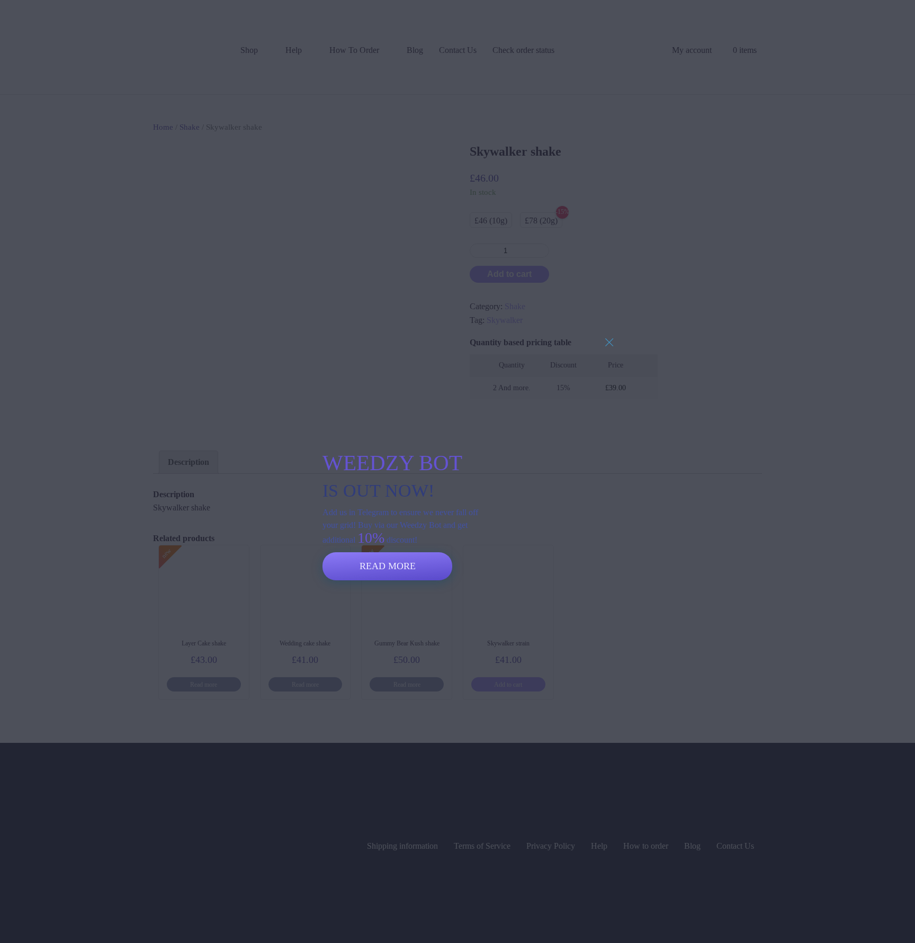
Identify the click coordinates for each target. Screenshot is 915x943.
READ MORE (388, 566)
